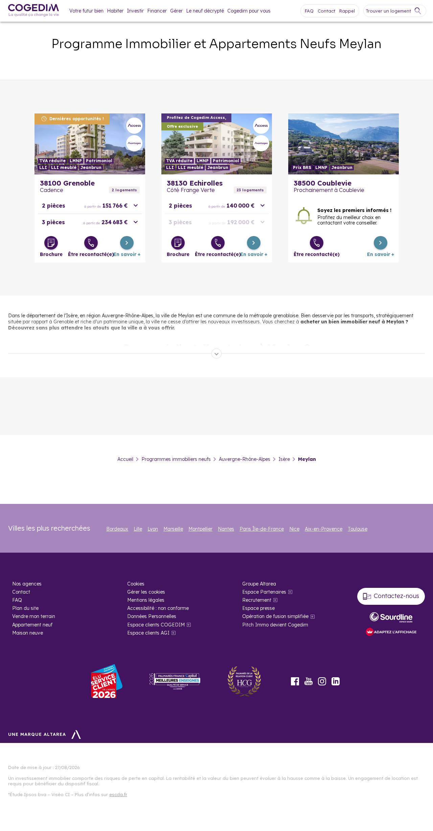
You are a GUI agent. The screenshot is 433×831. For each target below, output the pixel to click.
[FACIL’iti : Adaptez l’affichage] (391, 632)
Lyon (152, 529)
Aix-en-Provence (323, 529)
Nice (294, 529)
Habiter (115, 11)
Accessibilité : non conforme (158, 608)
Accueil (125, 459)
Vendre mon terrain (33, 616)
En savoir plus (90, 143)
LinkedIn (336, 681)
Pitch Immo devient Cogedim (275, 625)
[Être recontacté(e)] (91, 243)
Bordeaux (117, 529)
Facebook (295, 681)
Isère (284, 459)
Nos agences (27, 584)
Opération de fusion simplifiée (275, 616)
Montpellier (200, 529)
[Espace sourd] (391, 617)
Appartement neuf (32, 625)
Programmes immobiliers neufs (176, 459)
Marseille (173, 529)
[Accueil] (33, 11)
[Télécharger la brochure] (51, 243)
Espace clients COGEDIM (156, 625)
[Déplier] (216, 353)
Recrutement (256, 600)
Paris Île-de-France (262, 529)
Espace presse (258, 608)
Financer (157, 11)
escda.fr (118, 794)
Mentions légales (145, 600)
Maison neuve (27, 633)
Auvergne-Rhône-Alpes (244, 459)
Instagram (322, 681)
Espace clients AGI (148, 633)
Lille (138, 529)
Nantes (226, 529)
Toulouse (357, 529)
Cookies (135, 584)
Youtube (308, 681)
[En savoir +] (127, 243)
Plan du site (25, 608)
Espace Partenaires (264, 592)
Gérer (176, 11)
